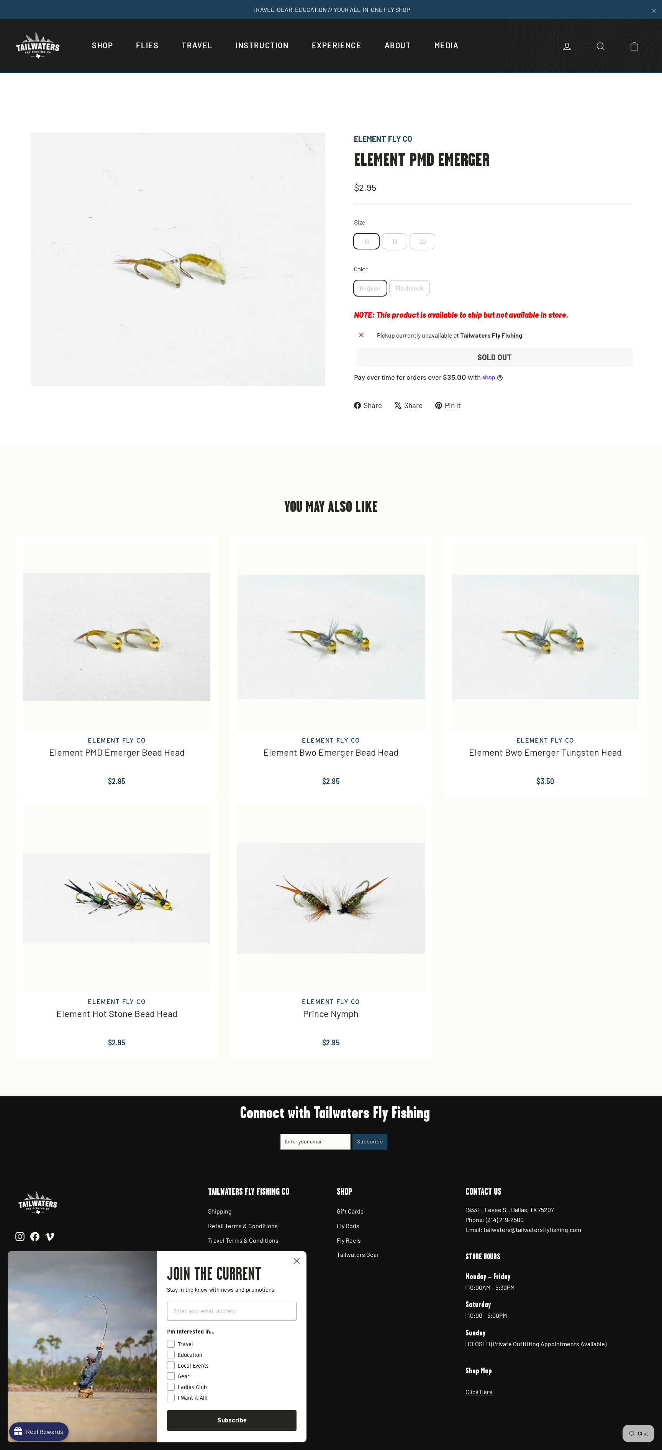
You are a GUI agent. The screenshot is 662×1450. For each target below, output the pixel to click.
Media (446, 45)
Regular (370, 288)
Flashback (409, 288)
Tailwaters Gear (358, 1254)
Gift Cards (350, 1211)
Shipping (220, 1211)
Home (39, 106)
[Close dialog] (296, 1261)
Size (359, 222)
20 (422, 241)
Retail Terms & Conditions (243, 1225)
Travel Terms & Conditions (243, 1240)
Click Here (479, 1391)
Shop (102, 45)
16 (366, 241)
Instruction (262, 45)
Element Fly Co (383, 138)
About (398, 45)
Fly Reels (349, 1240)
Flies (147, 45)
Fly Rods (348, 1225)
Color (360, 268)
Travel (197, 45)
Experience (337, 45)
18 (394, 241)
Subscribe (232, 1420)
